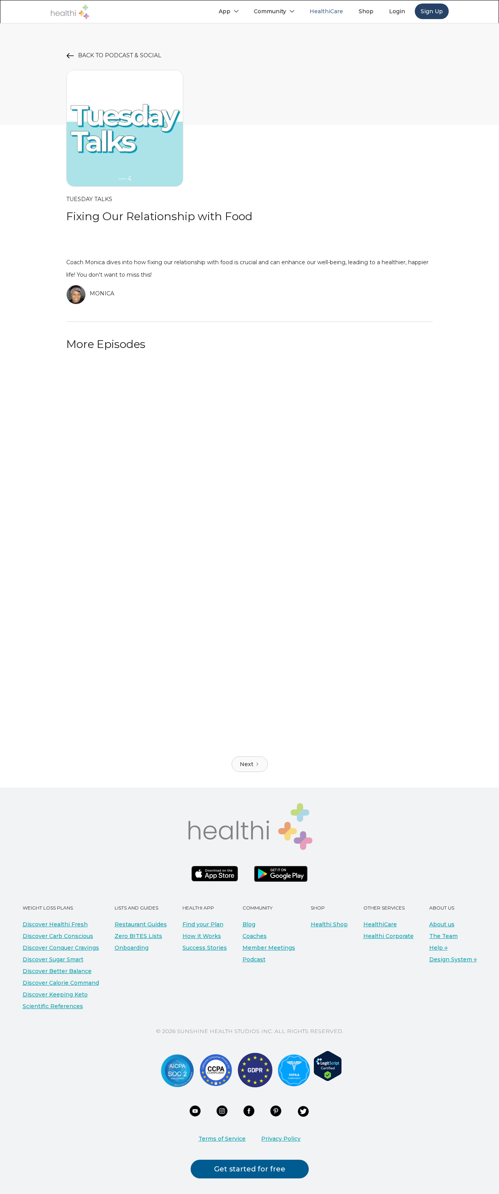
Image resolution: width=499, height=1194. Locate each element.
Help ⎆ (438, 947)
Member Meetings (268, 947)
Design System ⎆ (453, 959)
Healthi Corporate (388, 936)
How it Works (201, 936)
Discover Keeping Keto (55, 994)
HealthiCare (380, 924)
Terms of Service (222, 1138)
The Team (443, 936)
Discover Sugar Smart (53, 959)
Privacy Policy (281, 1138)
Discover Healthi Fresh (55, 924)
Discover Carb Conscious (58, 936)
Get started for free (249, 1169)
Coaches (254, 936)
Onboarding (132, 947)
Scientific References (53, 1006)
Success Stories (204, 947)
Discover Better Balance (57, 971)
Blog (248, 924)
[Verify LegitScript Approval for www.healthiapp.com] (327, 1065)
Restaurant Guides (141, 924)
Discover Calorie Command (61, 982)
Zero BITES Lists (138, 936)
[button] (228, 11)
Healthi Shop (329, 924)
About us (442, 924)
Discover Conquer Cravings (61, 947)
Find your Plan (202, 924)
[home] (69, 12)
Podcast (253, 959)
